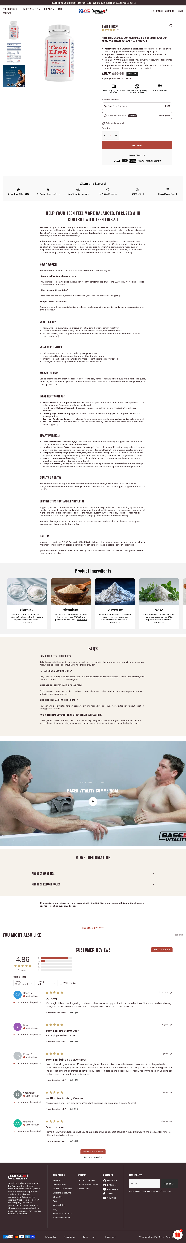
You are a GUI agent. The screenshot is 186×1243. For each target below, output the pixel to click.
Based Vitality (30, 9)
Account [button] (169, 11)
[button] (170, 25)
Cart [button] (180, 11)
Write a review (161, 950)
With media (69, 983)
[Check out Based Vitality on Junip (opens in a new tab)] (99, 1157)
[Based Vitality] (93, 11)
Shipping (106, 78)
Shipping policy (110, 1237)
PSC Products (10, 9)
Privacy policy (69, 1237)
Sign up (167, 1183)
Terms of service (89, 1237)
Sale (60, 9)
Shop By (48, 9)
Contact (7, 13)
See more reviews (93, 1152)
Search (159, 11)
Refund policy (50, 1237)
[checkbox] (70, 983)
